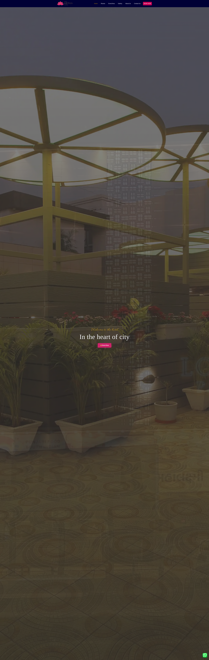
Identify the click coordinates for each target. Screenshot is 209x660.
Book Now (147, 3)
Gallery (120, 3)
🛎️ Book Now (104, 345)
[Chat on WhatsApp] (204, 655)
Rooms (103, 3)
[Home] (64, 3)
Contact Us (137, 3)
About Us (128, 3)
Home (96, 3)
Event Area (111, 3)
